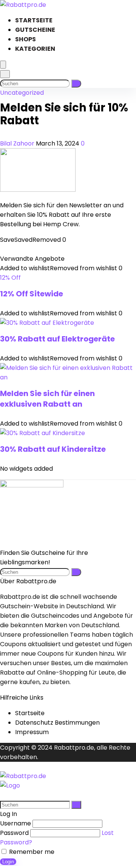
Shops (25, 39)
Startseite (34, 20)
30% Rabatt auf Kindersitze (53, 449)
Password (14, 832)
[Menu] (3, 65)
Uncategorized (22, 92)
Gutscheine (35, 29)
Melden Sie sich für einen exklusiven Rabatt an (47, 398)
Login (8, 861)
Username (15, 823)
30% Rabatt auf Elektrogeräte (57, 339)
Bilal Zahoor (18, 143)
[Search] (5, 74)
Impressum (32, 732)
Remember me (31, 851)
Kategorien (35, 48)
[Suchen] (76, 84)
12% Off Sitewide (31, 293)
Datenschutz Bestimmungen (57, 722)
